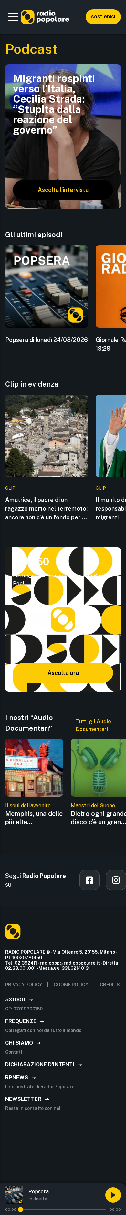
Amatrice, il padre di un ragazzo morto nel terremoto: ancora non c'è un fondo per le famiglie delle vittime (46, 509)
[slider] (20, 1209)
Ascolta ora (63, 672)
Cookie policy (71, 984)
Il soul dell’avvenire (28, 805)
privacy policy (23, 984)
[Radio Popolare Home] (45, 17)
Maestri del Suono (93, 805)
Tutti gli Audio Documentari (93, 725)
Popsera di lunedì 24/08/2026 (46, 339)
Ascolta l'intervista (63, 189)
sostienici (103, 17)
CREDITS (110, 984)
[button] (13, 17)
